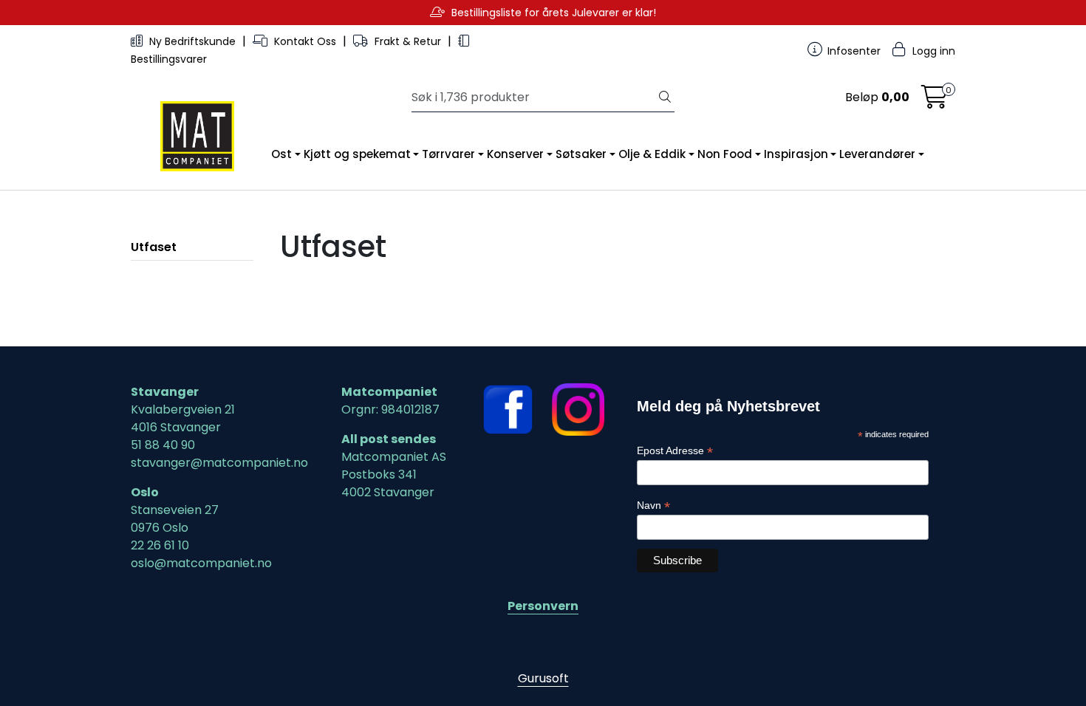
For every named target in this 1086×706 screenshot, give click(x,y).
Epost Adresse (675, 451)
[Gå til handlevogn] (934, 101)
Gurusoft (543, 678)
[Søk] (665, 97)
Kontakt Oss (305, 41)
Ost (281, 154)
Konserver (515, 154)
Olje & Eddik (652, 154)
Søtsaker (581, 154)
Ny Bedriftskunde (192, 41)
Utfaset (154, 247)
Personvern (543, 605)
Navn (653, 505)
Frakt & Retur (408, 41)
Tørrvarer (448, 154)
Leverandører (877, 154)
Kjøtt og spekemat (357, 154)
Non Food (724, 154)
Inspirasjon (796, 154)
